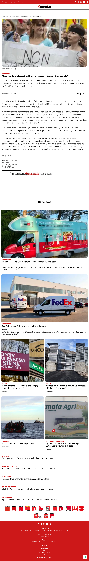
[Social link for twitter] (76, 2)
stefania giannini (8, 168)
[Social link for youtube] (84, 2)
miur (7, 162)
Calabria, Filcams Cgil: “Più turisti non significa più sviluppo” (29, 261)
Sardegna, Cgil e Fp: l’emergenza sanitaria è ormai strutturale (28, 458)
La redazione (12, 2)
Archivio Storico (14, 16)
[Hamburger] (3, 7)
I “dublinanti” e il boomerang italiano (18, 443)
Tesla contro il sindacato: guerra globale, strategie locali (26, 479)
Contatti (4, 2)
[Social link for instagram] (81, 2)
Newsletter (21, 2)
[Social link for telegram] (87, 2)
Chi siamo (45, 546)
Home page (5, 16)
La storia (44, 555)
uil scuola (13, 160)
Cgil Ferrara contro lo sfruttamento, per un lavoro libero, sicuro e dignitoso (64, 444)
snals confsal (7, 166)
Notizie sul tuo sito (44, 552)
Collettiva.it (44, 528)
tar (3, 162)
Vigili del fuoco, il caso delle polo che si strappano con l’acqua (28, 489)
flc (7, 160)
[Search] (29, 2)
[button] (78, 94)
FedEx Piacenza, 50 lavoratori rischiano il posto (24, 326)
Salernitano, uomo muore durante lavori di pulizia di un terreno (29, 468)
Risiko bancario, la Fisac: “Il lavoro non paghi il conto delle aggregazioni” (21, 387)
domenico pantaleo (9, 164)
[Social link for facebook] (78, 2)
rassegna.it (24, 16)
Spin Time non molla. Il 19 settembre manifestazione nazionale (29, 499)
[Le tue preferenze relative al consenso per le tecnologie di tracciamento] (85, 557)
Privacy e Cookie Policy (44, 557)
